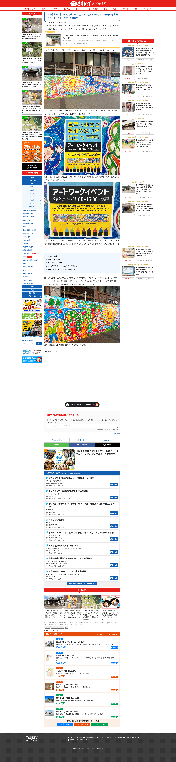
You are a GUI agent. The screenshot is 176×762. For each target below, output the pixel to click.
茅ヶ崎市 (25, 277)
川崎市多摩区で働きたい (55, 473)
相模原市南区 (29, 253)
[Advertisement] (138, 25)
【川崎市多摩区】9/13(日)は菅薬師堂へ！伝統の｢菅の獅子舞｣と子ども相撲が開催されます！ (32, 36)
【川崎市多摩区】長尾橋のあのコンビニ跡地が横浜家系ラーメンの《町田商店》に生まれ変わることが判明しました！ (144, 189)
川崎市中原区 (26, 243)
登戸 (66, 627)
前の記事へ (58, 440)
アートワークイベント (57, 627)
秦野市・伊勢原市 (28, 267)
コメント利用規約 (115, 433)
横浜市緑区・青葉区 (28, 217)
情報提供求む (89, 737)
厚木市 (24, 263)
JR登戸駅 (47, 627)
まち (105, 9)
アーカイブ (147, 9)
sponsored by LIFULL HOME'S (107, 634)
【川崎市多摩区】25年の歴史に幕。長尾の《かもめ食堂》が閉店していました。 (144, 124)
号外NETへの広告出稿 (104, 737)
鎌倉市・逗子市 (27, 273)
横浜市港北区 (26, 220)
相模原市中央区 (27, 250)
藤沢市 (24, 270)
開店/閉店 (67, 9)
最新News (44, 9)
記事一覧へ (82, 440)
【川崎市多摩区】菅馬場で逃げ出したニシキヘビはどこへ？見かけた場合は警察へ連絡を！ (32, 60)
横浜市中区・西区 (28, 213)
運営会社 (79, 737)
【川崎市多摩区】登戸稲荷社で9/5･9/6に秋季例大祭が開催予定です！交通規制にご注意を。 (32, 84)
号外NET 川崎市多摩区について (79, 740)
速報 (136, 9)
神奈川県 (64, 22)
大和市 (27, 257)
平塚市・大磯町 (27, 280)
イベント (125, 9)
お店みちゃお (93, 9)
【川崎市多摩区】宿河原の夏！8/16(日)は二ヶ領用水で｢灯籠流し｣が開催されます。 (144, 87)
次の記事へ (106, 440)
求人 (55, 9)
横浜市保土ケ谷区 (28, 223)
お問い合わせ (118, 737)
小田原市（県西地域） (29, 283)
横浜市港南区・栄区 (28, 233)
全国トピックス (30, 9)
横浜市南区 (26, 227)
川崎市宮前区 (26, 240)
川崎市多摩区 (99, 3)
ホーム (71, 737)
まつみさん (57, 630)
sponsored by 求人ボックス (72, 473)
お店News (79, 9)
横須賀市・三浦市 (28, 247)
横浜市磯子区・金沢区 (29, 230)
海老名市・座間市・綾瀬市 (30, 260)
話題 (114, 9)
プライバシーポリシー (132, 737)
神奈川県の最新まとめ (29, 210)
